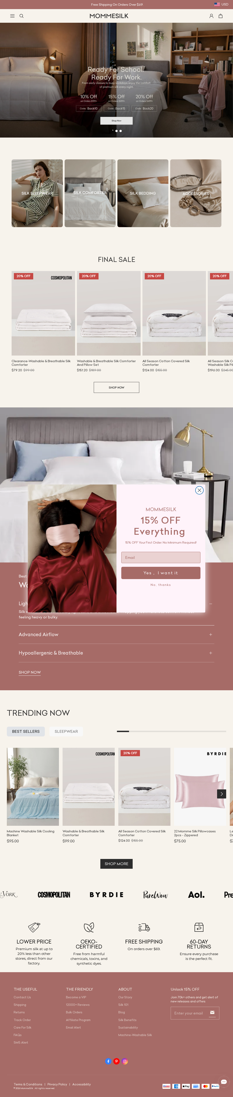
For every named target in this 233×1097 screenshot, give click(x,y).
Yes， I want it (161, 572)
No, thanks (161, 585)
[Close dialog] (199, 490)
